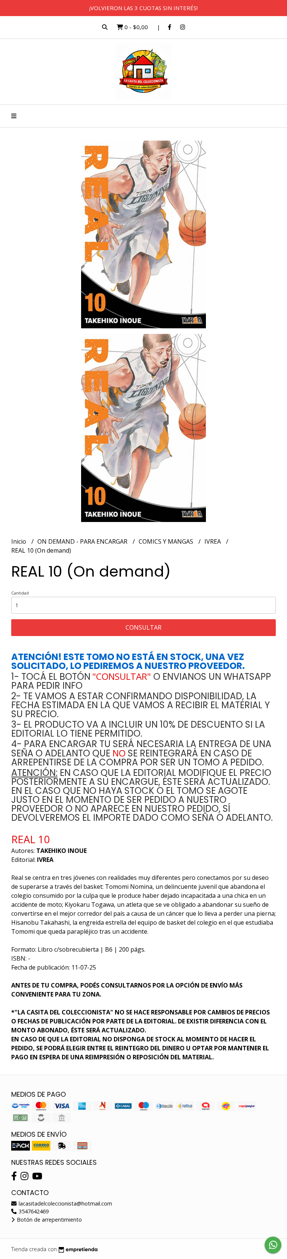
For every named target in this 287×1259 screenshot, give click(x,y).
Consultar (143, 627)
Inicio (19, 541)
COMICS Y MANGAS (167, 541)
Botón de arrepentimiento (48, 1219)
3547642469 (33, 1211)
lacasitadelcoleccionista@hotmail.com (64, 1203)
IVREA (213, 541)
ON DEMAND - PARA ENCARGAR (83, 541)
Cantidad (20, 593)
